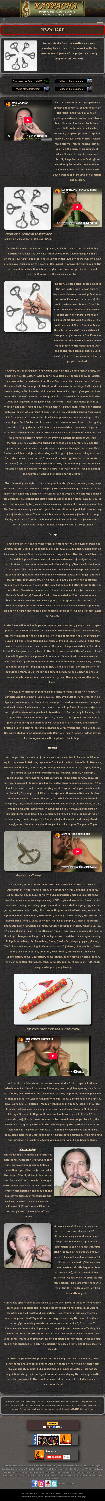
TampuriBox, (63, 1475)
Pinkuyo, (71, 1475)
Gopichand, (37, 1475)
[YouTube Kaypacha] (48, 1483)
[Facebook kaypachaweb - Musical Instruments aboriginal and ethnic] (52, 1447)
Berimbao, (12, 1472)
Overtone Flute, (72, 1466)
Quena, (94, 1469)
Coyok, (34, 1469)
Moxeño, (28, 1469)
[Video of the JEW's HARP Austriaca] (30, 92)
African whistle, (63, 1469)
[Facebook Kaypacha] (35, 1483)
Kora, (65, 1466)
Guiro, (80, 1466)
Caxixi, (99, 1472)
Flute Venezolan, (22, 1472)
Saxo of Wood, (14, 1475)
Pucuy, (94, 1472)
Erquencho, (24, 1475)
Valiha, (75, 1472)
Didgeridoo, (47, 1466)
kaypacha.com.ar (77, 1493)
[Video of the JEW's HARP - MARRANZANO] (74, 84)
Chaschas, (88, 1472)
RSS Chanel (69, 1483)
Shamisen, (15, 1469)
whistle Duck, (42, 1469)
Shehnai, (86, 1466)
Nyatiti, (98, 1466)
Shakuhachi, (6, 1469)
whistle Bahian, (52, 1469)
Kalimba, (93, 1466)
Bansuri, (60, 1466)
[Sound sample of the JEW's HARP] (30, 84)
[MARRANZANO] (27, 230)
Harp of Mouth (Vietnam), (50, 1475)
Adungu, (6, 1475)
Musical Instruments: (36, 1466)
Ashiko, (54, 1466)
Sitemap (61, 1483)
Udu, (53, 1472)
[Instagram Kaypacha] (41, 1483)
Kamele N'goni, (85, 1469)
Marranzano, (46, 1472)
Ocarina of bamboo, (35, 1472)
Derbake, (58, 1472)
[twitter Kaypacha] (54, 1483)
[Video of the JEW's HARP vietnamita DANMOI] (74, 92)
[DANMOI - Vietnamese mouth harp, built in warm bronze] (52, 1025)
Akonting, (22, 1469)
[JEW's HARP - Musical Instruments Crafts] (20, 69)
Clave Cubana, (67, 1472)
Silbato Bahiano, (74, 1469)
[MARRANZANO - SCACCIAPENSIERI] (27, 332)
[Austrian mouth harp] (27, 871)
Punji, (30, 1475)
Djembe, (81, 1472)
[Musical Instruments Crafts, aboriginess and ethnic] (52, 16)
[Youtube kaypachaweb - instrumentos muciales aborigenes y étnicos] (52, 1462)
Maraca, (77, 1475)
